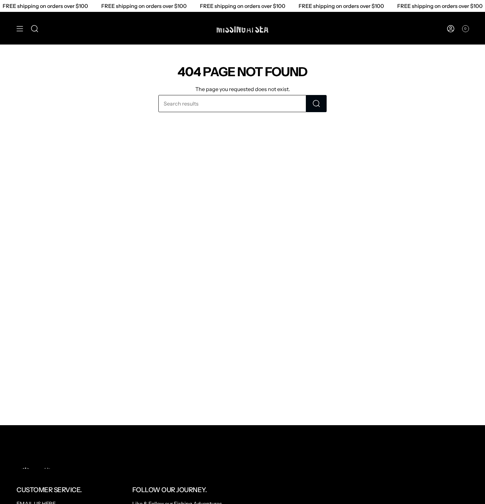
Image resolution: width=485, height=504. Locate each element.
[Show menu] (19, 29)
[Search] (316, 103)
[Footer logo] (41, 466)
